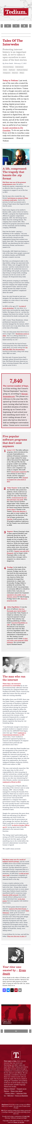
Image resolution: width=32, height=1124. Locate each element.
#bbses (22, 73)
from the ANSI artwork (10, 895)
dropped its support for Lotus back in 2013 (17, 479)
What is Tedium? (9, 1089)
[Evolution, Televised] (15, 26)
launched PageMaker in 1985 (17, 624)
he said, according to (13, 129)
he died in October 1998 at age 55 (16, 826)
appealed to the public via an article (16, 596)
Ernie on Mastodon (21, 1096)
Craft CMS (26, 1116)
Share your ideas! (16, 1091)
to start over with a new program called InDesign (17, 640)
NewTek (9, 519)
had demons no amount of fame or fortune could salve (15, 199)
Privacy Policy (10, 1093)
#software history (22, 70)
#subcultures (19, 67)
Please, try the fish (18, 1122)
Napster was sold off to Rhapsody (18, 552)
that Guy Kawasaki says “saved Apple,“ (17, 610)
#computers (6, 73)
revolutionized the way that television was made (17, 498)
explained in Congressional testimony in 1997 (14, 734)
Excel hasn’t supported (19, 472)
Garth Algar (11, 509)
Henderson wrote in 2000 (16, 335)
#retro (5, 70)
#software (12, 70)
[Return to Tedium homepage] (16, 11)
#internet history (8, 67)
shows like (19, 511)
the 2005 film (15, 348)
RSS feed (10, 1096)
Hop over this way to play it (16, 936)
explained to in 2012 (12, 782)
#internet (15, 73)
